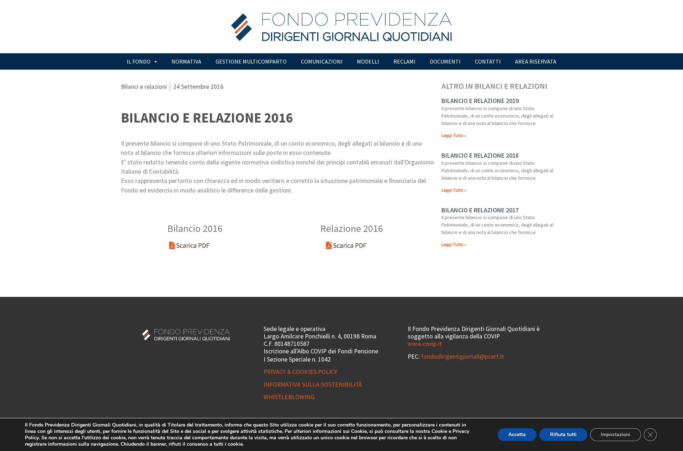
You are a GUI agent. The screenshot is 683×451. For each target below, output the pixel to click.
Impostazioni (615, 434)
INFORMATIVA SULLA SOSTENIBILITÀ (313, 384)
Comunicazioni (322, 61)
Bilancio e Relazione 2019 (480, 101)
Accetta (517, 434)
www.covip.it (425, 344)
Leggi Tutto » (453, 135)
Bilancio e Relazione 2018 (480, 155)
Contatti (488, 61)
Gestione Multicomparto (251, 61)
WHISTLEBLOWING (289, 397)
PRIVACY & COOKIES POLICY (300, 372)
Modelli (368, 61)
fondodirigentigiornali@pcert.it (462, 356)
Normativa (186, 61)
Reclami (404, 61)
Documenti (445, 61)
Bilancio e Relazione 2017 (480, 210)
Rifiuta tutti (563, 434)
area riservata (535, 61)
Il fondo (138, 61)
